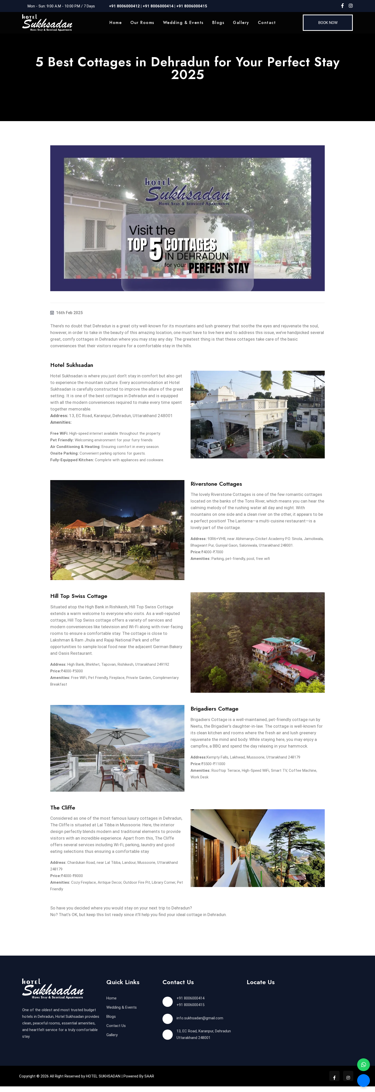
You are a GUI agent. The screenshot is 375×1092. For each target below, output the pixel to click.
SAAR (149, 1076)
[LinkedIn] (351, 6)
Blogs (218, 22)
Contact (267, 22)
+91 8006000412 (124, 6)
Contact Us (116, 1025)
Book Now (328, 22)
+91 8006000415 (191, 6)
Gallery (241, 22)
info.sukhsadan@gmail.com (200, 1018)
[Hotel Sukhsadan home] (47, 22)
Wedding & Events (183, 22)
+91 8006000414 (157, 6)
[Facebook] (342, 6)
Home (115, 22)
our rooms (142, 22)
